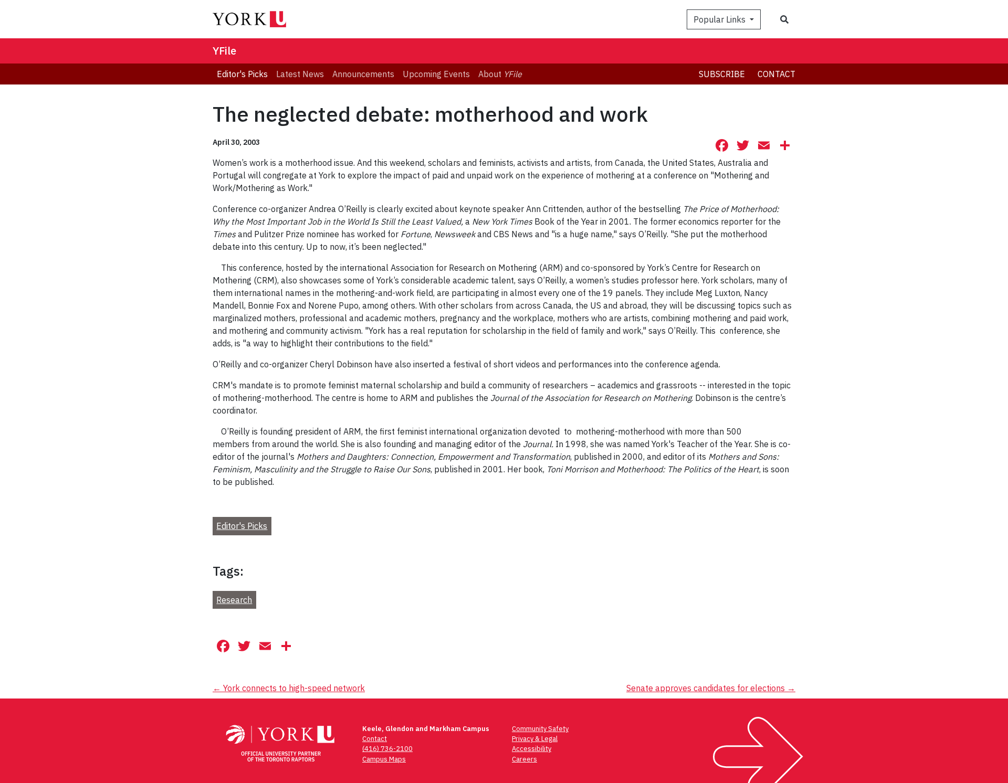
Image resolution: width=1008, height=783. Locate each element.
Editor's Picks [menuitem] (242, 74)
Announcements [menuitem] (363, 74)
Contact (776, 74)
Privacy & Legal (535, 738)
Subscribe (722, 74)
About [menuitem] (500, 74)
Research (234, 600)
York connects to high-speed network (289, 688)
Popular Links (721, 19)
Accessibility (531, 748)
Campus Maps (384, 759)
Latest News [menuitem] (300, 74)
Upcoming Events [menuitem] (436, 74)
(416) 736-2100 (387, 748)
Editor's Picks (241, 526)
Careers (524, 759)
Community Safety (540, 728)
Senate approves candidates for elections (710, 688)
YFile (224, 51)
